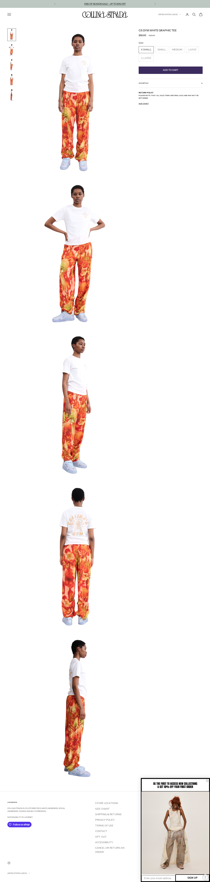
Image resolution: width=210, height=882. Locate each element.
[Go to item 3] (11, 65)
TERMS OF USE (104, 825)
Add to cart (170, 70)
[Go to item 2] (11, 49)
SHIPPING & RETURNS (108, 814)
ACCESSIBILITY (104, 842)
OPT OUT (101, 837)
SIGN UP (192, 877)
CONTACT (101, 831)
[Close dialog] (207, 780)
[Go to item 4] (11, 80)
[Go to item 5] (11, 95)
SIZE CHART (102, 809)
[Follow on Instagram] (8, 862)
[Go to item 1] (11, 34)
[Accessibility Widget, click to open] (205, 877)
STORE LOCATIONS (106, 803)
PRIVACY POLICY (105, 820)
